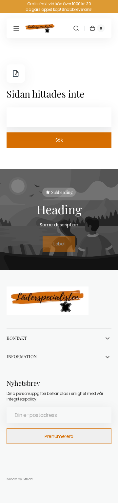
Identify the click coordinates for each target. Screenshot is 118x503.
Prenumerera (59, 436)
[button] (16, 28)
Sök (59, 140)
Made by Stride (20, 479)
